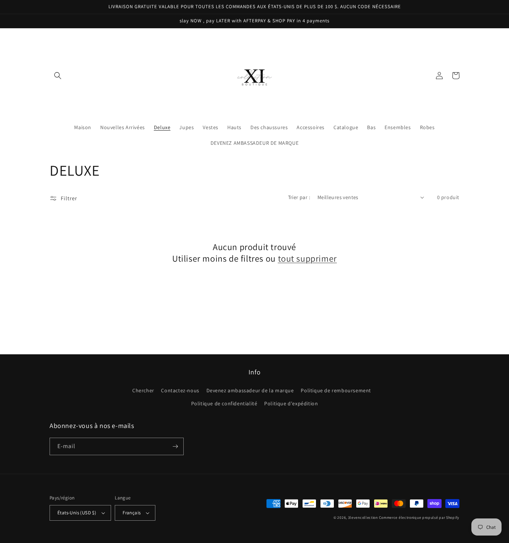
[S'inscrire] (175, 446)
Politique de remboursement (336, 390)
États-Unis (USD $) (76, 513)
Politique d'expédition (291, 403)
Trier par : (299, 197)
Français (131, 513)
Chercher (143, 390)
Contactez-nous (180, 390)
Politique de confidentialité (224, 403)
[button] (58, 75)
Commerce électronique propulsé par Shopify (419, 517)
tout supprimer (307, 258)
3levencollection (363, 517)
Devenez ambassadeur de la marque (250, 390)
